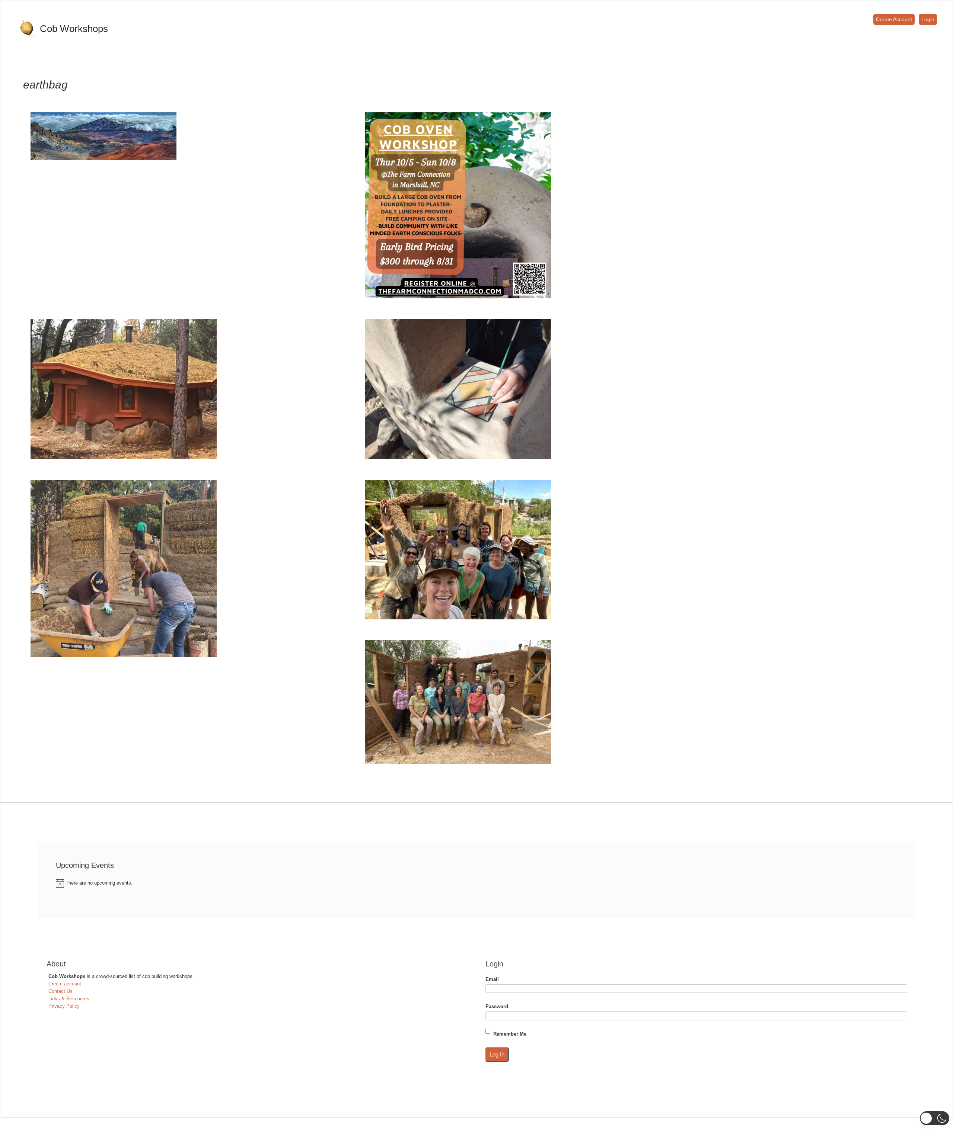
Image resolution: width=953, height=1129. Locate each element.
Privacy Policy (64, 1006)
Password (496, 1006)
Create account (64, 984)
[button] (934, 1118)
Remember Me (509, 1034)
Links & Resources (68, 998)
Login (927, 19)
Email (492, 979)
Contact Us (60, 991)
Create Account (894, 19)
